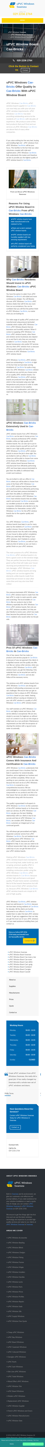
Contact (25, 70)
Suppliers (12, 986)
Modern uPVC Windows (16, 1396)
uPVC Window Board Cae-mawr (20, 959)
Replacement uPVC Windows (18, 1401)
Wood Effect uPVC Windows (18, 1381)
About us (12, 980)
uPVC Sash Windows (15, 1367)
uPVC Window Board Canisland (20, 967)
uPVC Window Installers (16, 1272)
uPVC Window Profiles (16, 1297)
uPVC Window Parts (15, 1287)
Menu (22, 20)
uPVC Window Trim (15, 1386)
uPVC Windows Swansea (18, 952)
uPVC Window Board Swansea (20, 955)
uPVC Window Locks (15, 1282)
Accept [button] (33, 1444)
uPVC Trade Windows (15, 1376)
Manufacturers (14, 993)
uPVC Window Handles (16, 1277)
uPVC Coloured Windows (17, 1352)
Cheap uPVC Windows (16, 1332)
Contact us (13, 1012)
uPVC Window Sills (14, 1311)
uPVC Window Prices (15, 1292)
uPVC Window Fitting (15, 1257)
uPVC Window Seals (15, 1306)
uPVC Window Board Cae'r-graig (20, 964)
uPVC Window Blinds (15, 1248)
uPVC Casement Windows (17, 1347)
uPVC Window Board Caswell (19, 972)
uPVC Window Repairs (16, 1302)
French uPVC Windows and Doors (20, 1411)
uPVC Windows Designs (16, 1252)
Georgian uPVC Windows (17, 1357)
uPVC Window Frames (16, 1262)
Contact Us (29, 941)
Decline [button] (12, 1444)
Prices (11, 999)
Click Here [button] (36, 1440)
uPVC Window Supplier (16, 1406)
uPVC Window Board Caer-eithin (21, 962)
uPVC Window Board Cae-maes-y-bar (22, 957)
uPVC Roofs (12, 1362)
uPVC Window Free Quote (17, 1321)
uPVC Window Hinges (16, 1267)
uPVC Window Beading (16, 1243)
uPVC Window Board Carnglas (20, 969)
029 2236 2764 (22, 14)
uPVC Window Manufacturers (18, 1416)
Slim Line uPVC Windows (17, 1372)
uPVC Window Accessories (17, 1238)
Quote (11, 1006)
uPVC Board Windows (16, 1342)
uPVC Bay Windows (15, 1337)
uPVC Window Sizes (15, 1421)
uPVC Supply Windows (16, 1316)
